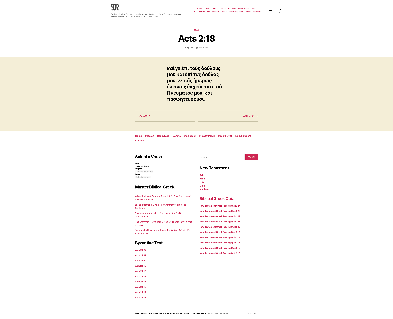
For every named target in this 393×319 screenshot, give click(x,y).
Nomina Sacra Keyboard (209, 12)
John (202, 178)
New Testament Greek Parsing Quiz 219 (220, 232)
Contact (215, 8)
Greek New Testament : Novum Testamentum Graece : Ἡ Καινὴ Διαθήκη (174, 313)
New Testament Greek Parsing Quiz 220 (220, 227)
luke (191, 48)
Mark (202, 185)
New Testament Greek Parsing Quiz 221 (220, 221)
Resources (163, 135)
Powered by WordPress (218, 313)
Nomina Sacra (243, 135)
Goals (223, 8)
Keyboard (140, 140)
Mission (149, 135)
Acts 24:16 (140, 281)
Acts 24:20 (140, 260)
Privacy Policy (207, 135)
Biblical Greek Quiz (253, 12)
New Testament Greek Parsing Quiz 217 (220, 242)
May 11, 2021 (203, 48)
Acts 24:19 (140, 266)
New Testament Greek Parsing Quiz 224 (220, 206)
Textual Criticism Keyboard (232, 12)
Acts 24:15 (140, 287)
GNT (194, 12)
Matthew (204, 189)
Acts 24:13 (140, 297)
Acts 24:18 (140, 271)
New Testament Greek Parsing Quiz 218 (220, 237)
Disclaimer (190, 135)
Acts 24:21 (140, 255)
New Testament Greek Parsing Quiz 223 (220, 211)
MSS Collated (243, 8)
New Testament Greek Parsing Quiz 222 (220, 216)
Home (199, 8)
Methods (232, 8)
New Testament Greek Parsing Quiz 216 (220, 248)
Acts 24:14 (140, 292)
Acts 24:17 (140, 276)
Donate (176, 135)
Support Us (256, 8)
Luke (202, 182)
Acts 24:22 (140, 250)
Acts (196, 29)
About (206, 8)
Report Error (225, 135)
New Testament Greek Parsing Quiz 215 (220, 253)
